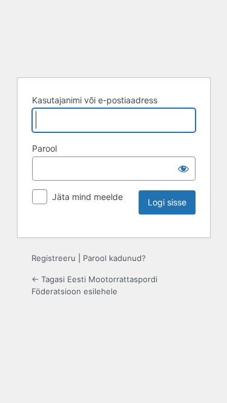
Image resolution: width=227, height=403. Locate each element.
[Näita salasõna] (183, 168)
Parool (44, 148)
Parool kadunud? (114, 258)
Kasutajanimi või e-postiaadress (94, 100)
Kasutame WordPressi (113, 36)
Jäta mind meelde (87, 197)
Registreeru (53, 258)
